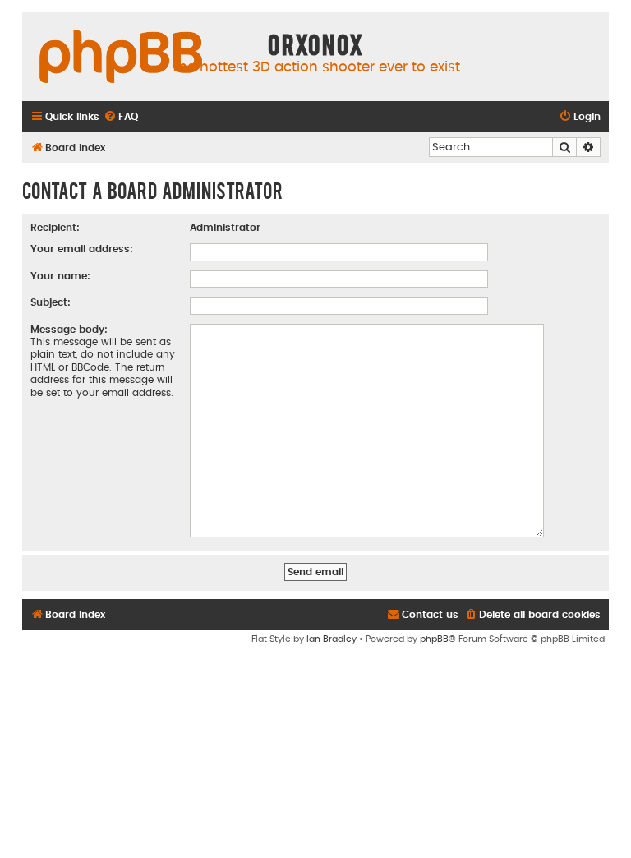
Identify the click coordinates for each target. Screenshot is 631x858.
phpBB (434, 639)
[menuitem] (121, 117)
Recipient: (55, 228)
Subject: (50, 302)
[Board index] (120, 57)
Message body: (69, 329)
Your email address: (81, 249)
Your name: (60, 276)
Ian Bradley (331, 639)
